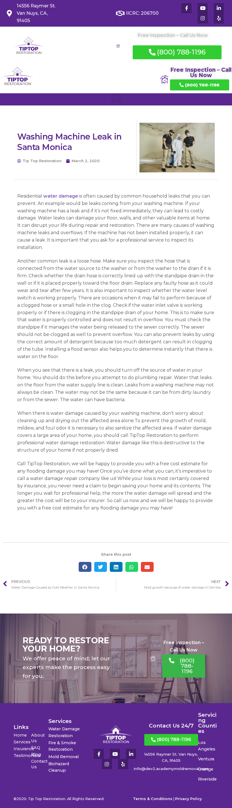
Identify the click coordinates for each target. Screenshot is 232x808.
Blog (36, 754)
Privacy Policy (188, 799)
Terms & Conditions (152, 799)
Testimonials (22, 755)
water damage (60, 196)
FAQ (35, 747)
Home (20, 735)
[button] (116, 98)
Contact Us (39, 764)
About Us (38, 738)
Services (22, 741)
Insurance (22, 748)
